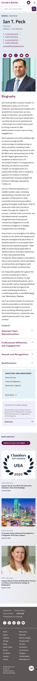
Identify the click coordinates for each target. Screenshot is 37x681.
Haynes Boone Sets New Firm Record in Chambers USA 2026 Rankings (17, 487)
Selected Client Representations (10, 332)
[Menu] (34, 3)
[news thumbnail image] (18, 466)
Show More (9, 395)
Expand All (6, 325)
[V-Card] (21, 55)
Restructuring (10, 377)
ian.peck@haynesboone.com (13, 46)
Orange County (24, 641)
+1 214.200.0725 (11, 40)
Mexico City (23, 632)
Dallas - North (7, 647)
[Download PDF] (16, 55)
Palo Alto (22, 644)
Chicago (5, 641)
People (5, 16)
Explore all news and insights (14, 443)
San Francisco (23, 650)
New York (22, 635)
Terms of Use (8, 613)
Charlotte (6, 638)
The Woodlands (24, 656)
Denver (5, 650)
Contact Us (7, 610)
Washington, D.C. (25, 659)
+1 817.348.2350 (11, 43)
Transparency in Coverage (12, 617)
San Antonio (23, 647)
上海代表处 (20, 613)
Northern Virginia (25, 638)
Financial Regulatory (12, 381)
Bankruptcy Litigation (13, 385)
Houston (6, 656)
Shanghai (22, 653)
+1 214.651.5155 (11, 34)
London (5, 659)
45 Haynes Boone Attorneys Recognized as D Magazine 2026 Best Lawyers (18, 534)
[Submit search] (34, 9)
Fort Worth (17, 28)
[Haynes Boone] (10, 2)
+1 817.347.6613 (11, 37)
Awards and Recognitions (15, 354)
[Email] (10, 55)
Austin (5, 632)
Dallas (6, 28)
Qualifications (9, 363)
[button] (27, 55)
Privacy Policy (19, 610)
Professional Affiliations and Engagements (14, 344)
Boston (5, 635)
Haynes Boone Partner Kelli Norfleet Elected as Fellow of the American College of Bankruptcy (18, 583)
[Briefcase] (28, 2)
